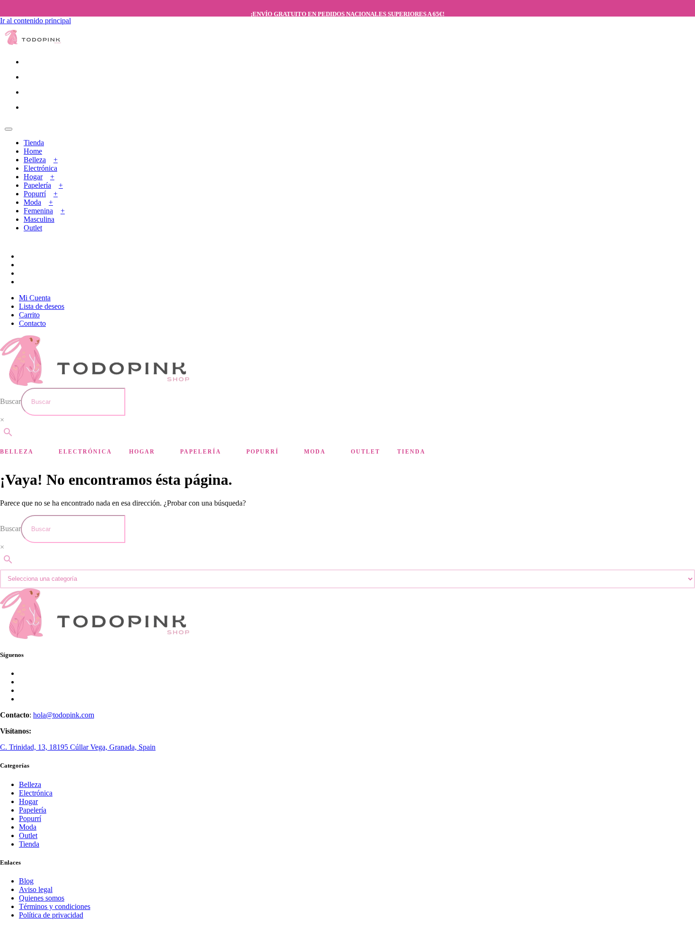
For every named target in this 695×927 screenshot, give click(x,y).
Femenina (38, 211)
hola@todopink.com (63, 715)
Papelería (37, 185)
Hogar (33, 177)
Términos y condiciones (54, 906)
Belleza (35, 160)
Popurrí (35, 194)
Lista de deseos (41, 306)
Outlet (33, 228)
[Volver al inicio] (33, 42)
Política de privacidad (51, 915)
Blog (26, 881)
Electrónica (40, 168)
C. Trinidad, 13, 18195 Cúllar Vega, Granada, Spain (78, 747)
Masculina (39, 219)
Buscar (10, 401)
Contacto (32, 323)
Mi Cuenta (35, 298)
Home (33, 151)
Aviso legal (35, 889)
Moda (32, 202)
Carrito (29, 315)
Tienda (34, 143)
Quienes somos (41, 898)
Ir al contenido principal (35, 21)
